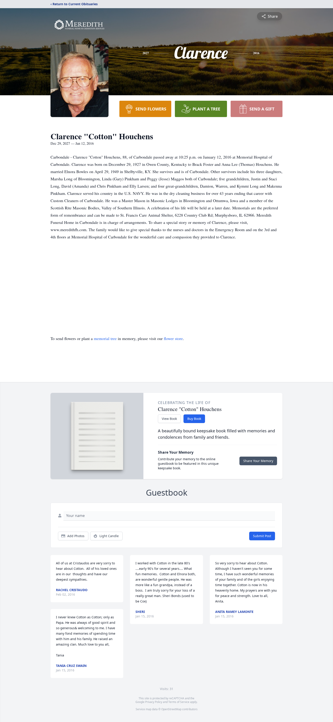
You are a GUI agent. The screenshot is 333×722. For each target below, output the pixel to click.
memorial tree (105, 338)
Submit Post (262, 536)
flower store (173, 338)
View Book (169, 418)
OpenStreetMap (171, 709)
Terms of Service (178, 702)
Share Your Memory (258, 461)
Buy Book (194, 418)
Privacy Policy (153, 702)
